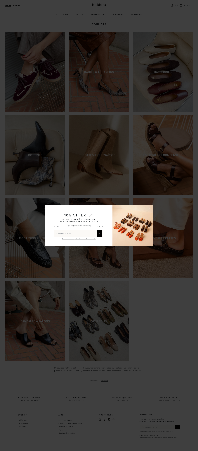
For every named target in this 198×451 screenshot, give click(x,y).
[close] (149, 209)
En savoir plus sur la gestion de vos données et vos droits (79, 239)
